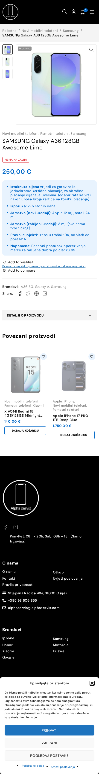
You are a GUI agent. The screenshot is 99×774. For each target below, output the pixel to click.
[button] (92, 683)
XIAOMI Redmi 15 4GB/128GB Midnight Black (22, 415)
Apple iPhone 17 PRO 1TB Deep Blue (70, 417)
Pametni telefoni (54, 134)
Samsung (71, 30)
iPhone (69, 401)
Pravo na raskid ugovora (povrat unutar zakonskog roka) (43, 266)
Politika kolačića (33, 766)
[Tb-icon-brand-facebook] (5, 527)
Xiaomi (38, 405)
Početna (9, 30)
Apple (57, 401)
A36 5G (27, 287)
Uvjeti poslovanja (63, 767)
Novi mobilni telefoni (40, 30)
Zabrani (49, 743)
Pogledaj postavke (49, 755)
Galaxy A (42, 287)
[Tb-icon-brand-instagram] (15, 527)
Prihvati (50, 730)
